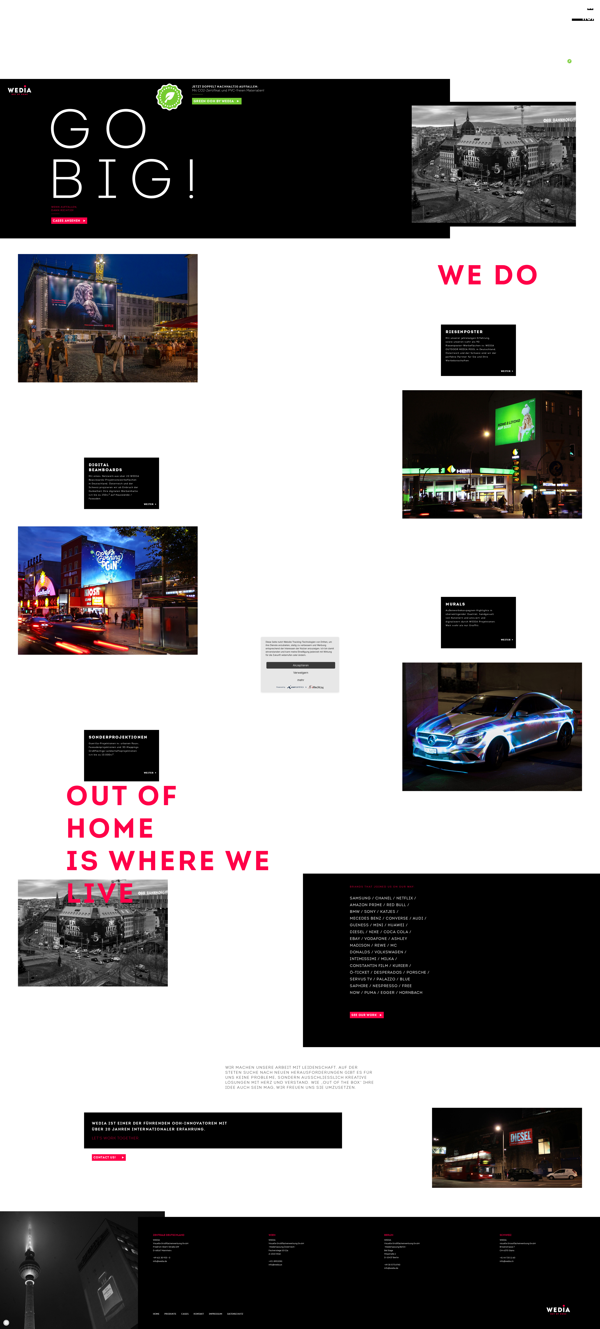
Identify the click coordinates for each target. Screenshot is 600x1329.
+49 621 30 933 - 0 (161, 1257)
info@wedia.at (275, 1264)
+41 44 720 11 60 (507, 1257)
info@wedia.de (160, 1261)
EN (580, 8)
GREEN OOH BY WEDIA (215, 101)
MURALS (591, 44)
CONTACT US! (107, 1157)
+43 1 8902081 (275, 1261)
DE (590, 8)
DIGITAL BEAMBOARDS (575, 39)
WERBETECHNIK (583, 56)
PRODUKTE (170, 1313)
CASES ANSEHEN (68, 221)
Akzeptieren (301, 665)
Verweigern (300, 672)
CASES (557, 62)
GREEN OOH (587, 61)
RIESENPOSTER (583, 33)
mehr (300, 679)
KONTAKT (586, 71)
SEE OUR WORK (365, 1015)
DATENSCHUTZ (235, 1313)
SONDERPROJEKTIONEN (574, 50)
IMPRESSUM (215, 1313)
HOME (591, 18)
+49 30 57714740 (392, 1264)
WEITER (506, 371)
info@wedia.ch (507, 1261)
